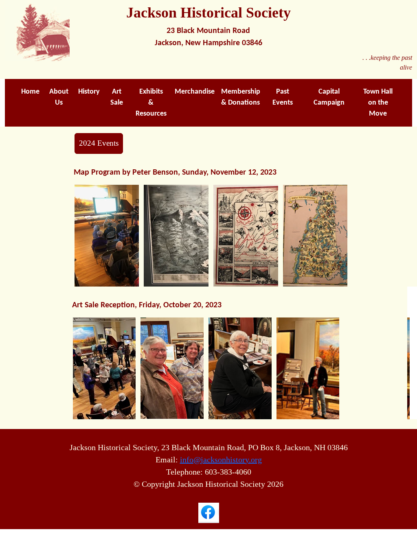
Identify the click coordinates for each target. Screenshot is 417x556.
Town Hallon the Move (378, 103)
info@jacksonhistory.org (221, 459)
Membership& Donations (240, 97)
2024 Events (99, 143)
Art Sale (116, 97)
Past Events (282, 97)
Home (30, 92)
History (89, 92)
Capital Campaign (329, 97)
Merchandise (195, 92)
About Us (58, 97)
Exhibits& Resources (151, 103)
